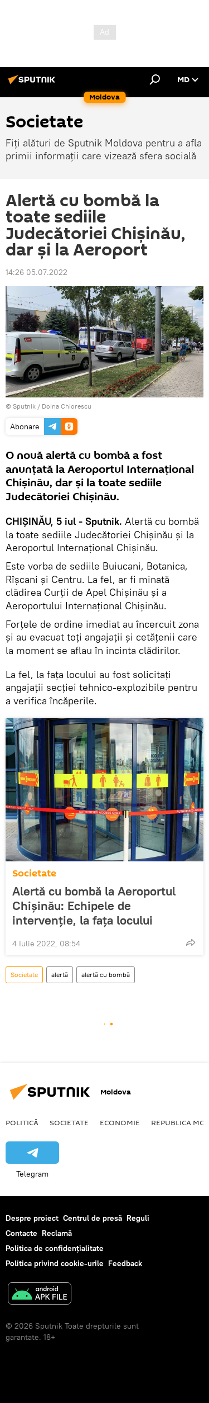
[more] (190, 942)
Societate (34, 873)
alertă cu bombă (105, 974)
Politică (22, 1122)
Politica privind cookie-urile (55, 1263)
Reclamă (57, 1233)
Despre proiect (32, 1218)
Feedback (125, 1263)
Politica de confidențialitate (55, 1248)
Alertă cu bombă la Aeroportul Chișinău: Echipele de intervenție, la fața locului (94, 905)
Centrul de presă (92, 1218)
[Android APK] (39, 1294)
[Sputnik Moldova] (33, 84)
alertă (59, 974)
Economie (120, 1122)
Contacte (21, 1233)
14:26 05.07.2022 (36, 272)
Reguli (138, 1218)
